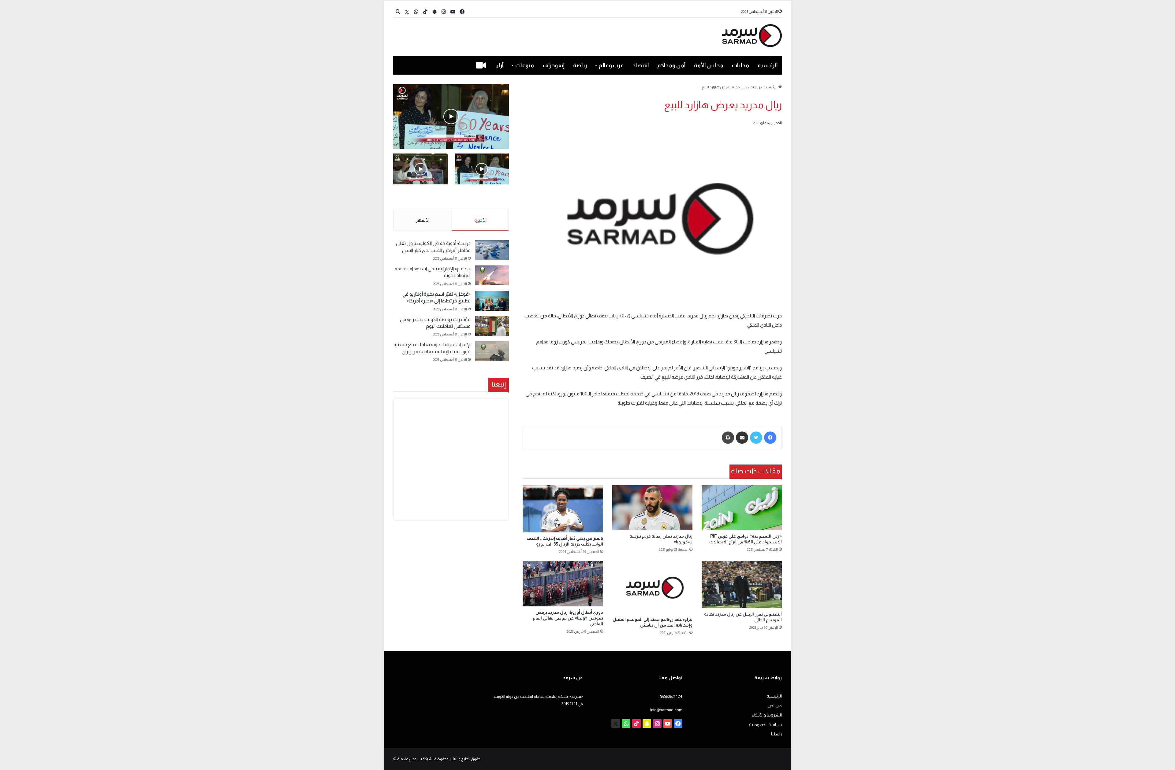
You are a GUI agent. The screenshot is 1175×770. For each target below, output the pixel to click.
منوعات (524, 65)
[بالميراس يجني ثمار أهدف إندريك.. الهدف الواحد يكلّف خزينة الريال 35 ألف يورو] (563, 508)
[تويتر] (756, 437)
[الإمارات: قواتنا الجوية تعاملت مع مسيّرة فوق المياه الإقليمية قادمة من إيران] (492, 351)
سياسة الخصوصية (765, 724)
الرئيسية (768, 65)
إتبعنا (498, 384)
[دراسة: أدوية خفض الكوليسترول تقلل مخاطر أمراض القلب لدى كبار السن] (492, 250)
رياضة (580, 65)
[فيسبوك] (770, 437)
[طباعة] (728, 437)
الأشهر (423, 220)
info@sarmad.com (666, 710)
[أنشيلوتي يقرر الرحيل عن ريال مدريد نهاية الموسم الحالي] (742, 584)
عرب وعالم (611, 65)
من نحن (774, 705)
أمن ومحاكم (671, 65)
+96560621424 (670, 696)
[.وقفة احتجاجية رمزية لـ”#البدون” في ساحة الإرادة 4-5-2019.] (451, 116)
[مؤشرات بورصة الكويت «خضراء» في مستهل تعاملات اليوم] (492, 326)
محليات (740, 65)
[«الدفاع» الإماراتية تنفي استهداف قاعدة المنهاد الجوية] (492, 275)
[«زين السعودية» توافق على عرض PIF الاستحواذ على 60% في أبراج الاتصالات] (742, 507)
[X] (407, 11)
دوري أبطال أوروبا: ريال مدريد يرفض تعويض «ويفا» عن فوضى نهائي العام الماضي (568, 618)
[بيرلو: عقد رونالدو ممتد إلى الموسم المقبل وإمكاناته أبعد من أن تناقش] (652, 587)
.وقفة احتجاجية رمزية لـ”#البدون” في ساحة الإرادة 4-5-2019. (482, 197)
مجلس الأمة (708, 65)
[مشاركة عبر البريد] (742, 437)
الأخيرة (480, 220)
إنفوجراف (554, 65)
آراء (499, 65)
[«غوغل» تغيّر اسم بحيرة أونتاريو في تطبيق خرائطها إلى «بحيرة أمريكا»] (492, 301)
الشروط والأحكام (767, 715)
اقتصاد (641, 65)
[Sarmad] (752, 35)
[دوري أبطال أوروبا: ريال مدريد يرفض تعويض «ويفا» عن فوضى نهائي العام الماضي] (563, 583)
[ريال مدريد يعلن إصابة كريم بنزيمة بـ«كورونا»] (652, 507)
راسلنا (776, 734)
